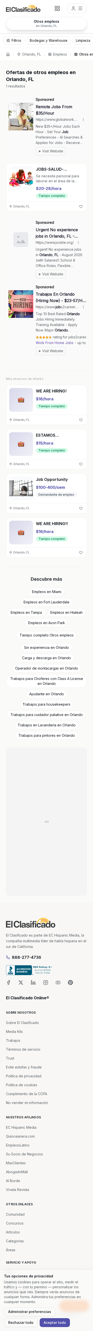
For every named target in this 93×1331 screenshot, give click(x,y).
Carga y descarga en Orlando (46, 658)
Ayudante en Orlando (46, 694)
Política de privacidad (23, 1076)
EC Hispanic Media (21, 1127)
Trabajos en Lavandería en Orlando (47, 725)
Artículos (13, 1232)
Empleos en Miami (46, 592)
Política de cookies (21, 1085)
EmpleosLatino (18, 1145)
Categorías (15, 1241)
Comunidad (15, 1214)
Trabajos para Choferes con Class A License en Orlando (46, 681)
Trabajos (13, 1040)
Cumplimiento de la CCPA (26, 1094)
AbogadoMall (17, 1172)
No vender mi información (27, 1103)
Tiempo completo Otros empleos (47, 635)
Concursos (15, 1223)
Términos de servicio (23, 1049)
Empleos (60, 54)
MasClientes (16, 1163)
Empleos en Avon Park (46, 623)
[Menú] (77, 8)
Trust (10, 1058)
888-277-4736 (26, 957)
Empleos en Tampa (26, 612)
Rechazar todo (20, 1322)
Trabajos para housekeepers (46, 704)
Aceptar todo (55, 1322)
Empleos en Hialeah (66, 612)
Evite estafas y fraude (24, 1067)
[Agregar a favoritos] (81, 206)
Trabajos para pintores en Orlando (46, 735)
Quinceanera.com (20, 1136)
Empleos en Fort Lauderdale (46, 602)
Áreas (10, 1250)
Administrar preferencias (29, 1312)
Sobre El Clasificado (22, 1023)
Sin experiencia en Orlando (46, 647)
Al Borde (13, 1181)
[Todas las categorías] (57, 8)
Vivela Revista (17, 1190)
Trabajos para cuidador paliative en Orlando (46, 715)
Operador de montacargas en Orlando (46, 668)
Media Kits (14, 1031)
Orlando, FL (31, 54)
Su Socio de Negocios (24, 1154)
